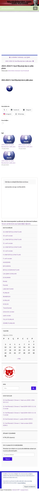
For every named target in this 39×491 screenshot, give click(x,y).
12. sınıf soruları (8, 251)
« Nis (19, 358)
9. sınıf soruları (7, 258)
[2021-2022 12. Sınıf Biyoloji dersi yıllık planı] (9, 155)
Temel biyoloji (7, 308)
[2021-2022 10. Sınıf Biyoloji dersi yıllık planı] (9, 139)
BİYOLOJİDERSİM (8, 8)
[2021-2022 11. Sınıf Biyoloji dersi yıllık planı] (26, 139)
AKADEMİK (6, 262)
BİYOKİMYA (7, 266)
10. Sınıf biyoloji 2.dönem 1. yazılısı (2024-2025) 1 (18, 419)
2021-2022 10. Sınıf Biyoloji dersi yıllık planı (18, 61)
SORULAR (6, 300)
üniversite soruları (8, 312)
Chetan (14, 490)
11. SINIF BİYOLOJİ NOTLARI (12, 239)
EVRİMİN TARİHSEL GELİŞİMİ (20, 57)
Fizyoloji (5, 285)
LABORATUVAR (8, 289)
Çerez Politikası (21, 483)
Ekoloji (5, 281)
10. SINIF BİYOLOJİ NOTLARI (12, 232)
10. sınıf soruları (8, 235)
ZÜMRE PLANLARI (9, 323)
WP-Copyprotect (22, 490)
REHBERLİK (6, 296)
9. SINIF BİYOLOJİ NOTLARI (12, 255)
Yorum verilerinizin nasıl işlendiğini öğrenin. (16, 224)
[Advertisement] (19, 31)
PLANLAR (17, 70)
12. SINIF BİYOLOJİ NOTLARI (12, 247)
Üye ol (8, 459)
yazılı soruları (7, 315)
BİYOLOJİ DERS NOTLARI (11, 270)
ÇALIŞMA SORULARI (10, 274)
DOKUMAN (11, 70)
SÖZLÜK (6, 304)
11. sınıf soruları (8, 243)
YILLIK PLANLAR (24, 70)
